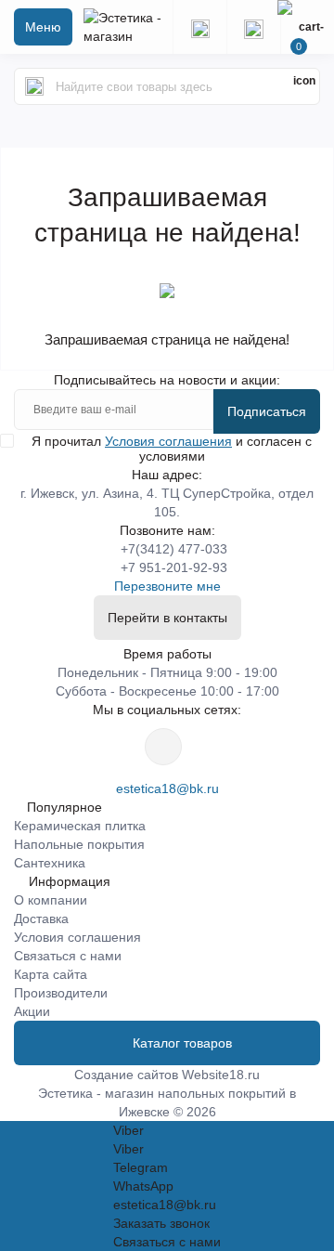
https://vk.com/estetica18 (163, 746)
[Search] (34, 86)
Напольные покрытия (79, 844)
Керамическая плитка (80, 825)
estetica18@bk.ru (167, 788)
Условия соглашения (168, 441)
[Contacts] (253, 27)
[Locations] (199, 27)
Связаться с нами (68, 955)
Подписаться (266, 411)
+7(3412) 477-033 (174, 548)
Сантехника (49, 862)
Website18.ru (221, 1074)
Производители (61, 992)
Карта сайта (50, 974)
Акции (32, 1011)
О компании (50, 900)
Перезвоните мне (167, 586)
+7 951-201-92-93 (174, 567)
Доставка (41, 918)
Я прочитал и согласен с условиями (172, 448)
